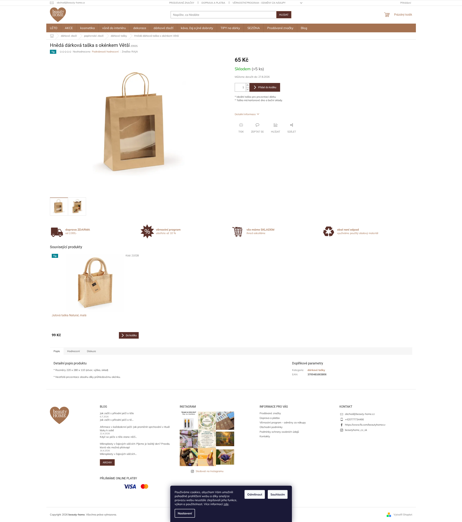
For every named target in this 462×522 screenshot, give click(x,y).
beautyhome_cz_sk (356, 430)
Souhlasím (277, 494)
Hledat (283, 14)
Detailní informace (245, 114)
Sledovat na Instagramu (209, 471)
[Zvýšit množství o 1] (247, 85)
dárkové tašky (316, 370)
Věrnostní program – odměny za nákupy (259, 2)
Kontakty (265, 436)
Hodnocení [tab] (73, 351)
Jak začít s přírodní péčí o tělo (117, 413)
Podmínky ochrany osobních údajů (279, 431)
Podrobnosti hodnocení (105, 51)
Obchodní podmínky (271, 427)
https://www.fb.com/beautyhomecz (365, 424)
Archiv (107, 462)
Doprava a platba (213, 2)
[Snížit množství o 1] (247, 89)
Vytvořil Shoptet (403, 514)
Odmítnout (254, 494)
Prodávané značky (181, 2)
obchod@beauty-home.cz (360, 414)
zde (226, 504)
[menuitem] (53, 28)
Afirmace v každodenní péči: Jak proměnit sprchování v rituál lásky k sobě (135, 428)
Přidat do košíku (267, 87)
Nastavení (185, 513)
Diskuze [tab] (91, 351)
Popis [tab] (57, 351)
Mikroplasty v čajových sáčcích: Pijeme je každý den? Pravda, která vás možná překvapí (135, 445)
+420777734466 (354, 419)
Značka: (130, 51)
